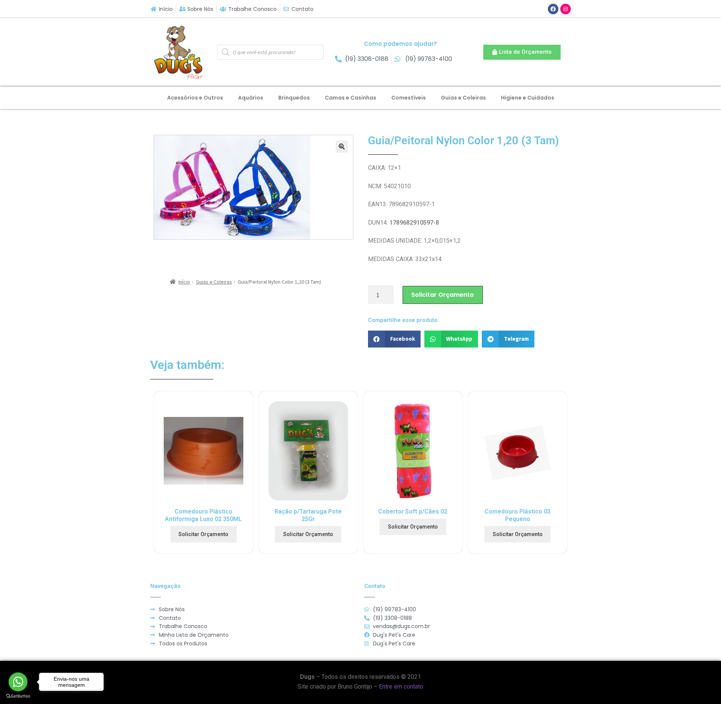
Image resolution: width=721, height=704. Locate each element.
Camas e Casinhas (350, 97)
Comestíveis (408, 97)
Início (184, 281)
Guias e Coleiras (463, 97)
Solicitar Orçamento (442, 294)
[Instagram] (565, 9)
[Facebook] (553, 9)
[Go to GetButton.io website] (18, 696)
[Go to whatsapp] (18, 681)
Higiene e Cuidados (527, 97)
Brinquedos (294, 97)
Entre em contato (401, 686)
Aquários (250, 97)
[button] (522, 52)
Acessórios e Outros (195, 97)
